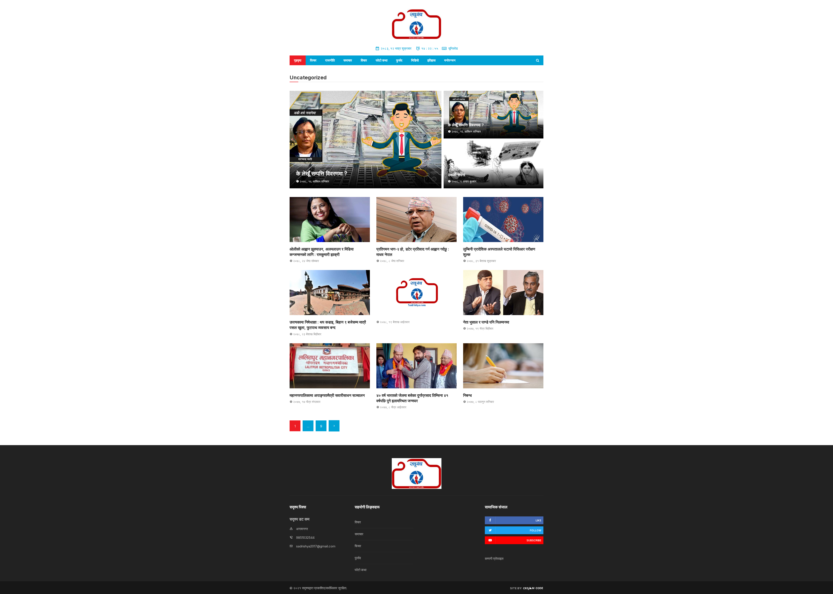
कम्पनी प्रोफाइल (494, 559)
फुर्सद (399, 60)
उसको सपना (456, 175)
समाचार (347, 60)
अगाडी (334, 425)
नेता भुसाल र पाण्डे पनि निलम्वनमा (486, 322)
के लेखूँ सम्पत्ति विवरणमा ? (321, 173)
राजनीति (330, 60)
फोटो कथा (381, 60)
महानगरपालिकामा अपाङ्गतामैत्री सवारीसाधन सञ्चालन (327, 395)
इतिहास (431, 60)
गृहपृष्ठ (297, 60)
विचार (364, 60)
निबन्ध (467, 395)
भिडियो (415, 60)
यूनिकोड (453, 48)
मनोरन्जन (450, 60)
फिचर (313, 60)
